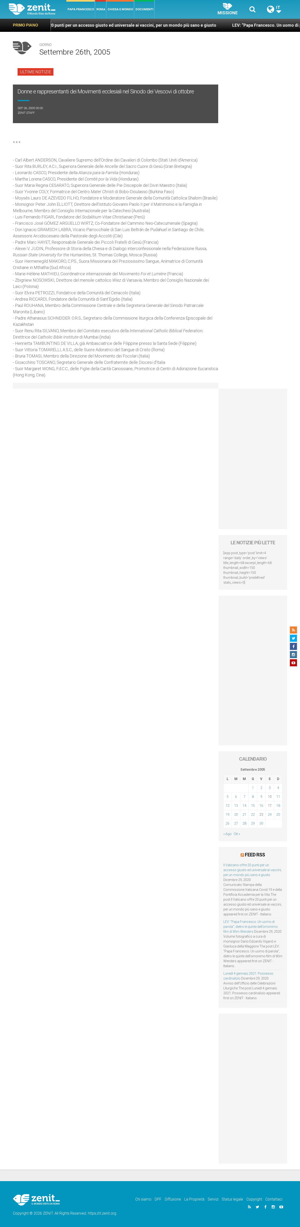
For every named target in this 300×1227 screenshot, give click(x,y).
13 (236, 805)
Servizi (213, 1199)
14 (244, 805)
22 (253, 814)
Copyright (254, 1199)
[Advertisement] (253, 459)
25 (278, 814)
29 (253, 823)
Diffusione (173, 1199)
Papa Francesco (81, 9)
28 (244, 823)
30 (261, 823)
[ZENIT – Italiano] (37, 9)
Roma (100, 9)
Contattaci (273, 1199)
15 (253, 805)
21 (244, 814)
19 (227, 814)
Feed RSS (255, 855)
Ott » (237, 834)
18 (278, 805)
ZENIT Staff (26, 112)
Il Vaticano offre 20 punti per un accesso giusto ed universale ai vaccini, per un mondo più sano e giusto (252, 870)
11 (278, 797)
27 (236, 823)
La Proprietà (194, 1199)
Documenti (144, 9)
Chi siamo (143, 1199)
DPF (158, 1199)
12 (227, 805)
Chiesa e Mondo (120, 9)
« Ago (227, 834)
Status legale (232, 1199)
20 (236, 814)
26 (227, 823)
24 (270, 814)
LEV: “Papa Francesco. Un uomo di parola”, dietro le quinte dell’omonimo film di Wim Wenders (250, 926)
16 (261, 805)
